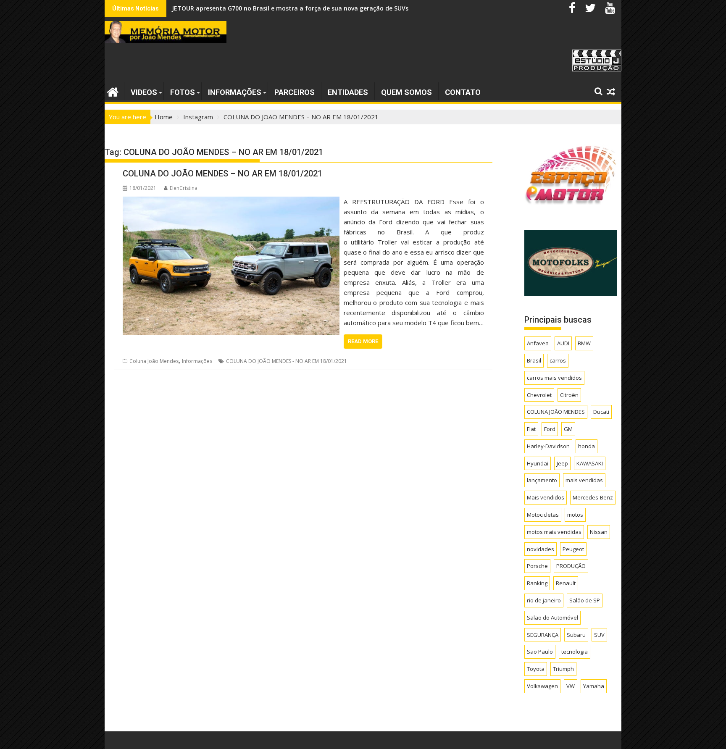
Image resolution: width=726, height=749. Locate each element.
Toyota (535, 669)
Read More (363, 341)
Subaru (576, 635)
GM (568, 429)
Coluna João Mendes (154, 361)
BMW (584, 343)
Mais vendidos (545, 497)
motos (575, 514)
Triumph (563, 669)
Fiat (531, 429)
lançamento (542, 480)
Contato (463, 92)
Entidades (348, 92)
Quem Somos (406, 92)
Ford (549, 429)
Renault (566, 583)
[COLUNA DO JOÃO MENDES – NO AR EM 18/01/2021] (231, 201)
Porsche (537, 566)
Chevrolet (539, 395)
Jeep (562, 463)
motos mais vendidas (554, 532)
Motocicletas (543, 514)
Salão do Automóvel (552, 617)
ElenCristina (183, 188)
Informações (234, 92)
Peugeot (573, 549)
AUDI (563, 343)
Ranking (537, 583)
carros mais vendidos (554, 377)
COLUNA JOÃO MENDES (556, 411)
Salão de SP (584, 600)
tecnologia (574, 651)
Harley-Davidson (548, 446)
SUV (599, 635)
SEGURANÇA (542, 635)
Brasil (534, 360)
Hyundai (537, 463)
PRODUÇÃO (571, 566)
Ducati (601, 411)
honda (586, 446)
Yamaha (593, 686)
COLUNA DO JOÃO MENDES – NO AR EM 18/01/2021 (222, 173)
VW (570, 686)
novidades (540, 549)
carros (558, 360)
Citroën (569, 395)
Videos (144, 92)
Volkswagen (542, 686)
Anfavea (538, 343)
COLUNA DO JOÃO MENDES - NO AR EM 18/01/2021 (286, 361)
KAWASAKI (589, 463)
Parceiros (294, 92)
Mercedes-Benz (593, 497)
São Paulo (540, 651)
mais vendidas (584, 480)
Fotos (182, 92)
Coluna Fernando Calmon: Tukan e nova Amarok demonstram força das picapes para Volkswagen (316, 8)
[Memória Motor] (113, 91)
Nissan (599, 532)
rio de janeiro (544, 600)
